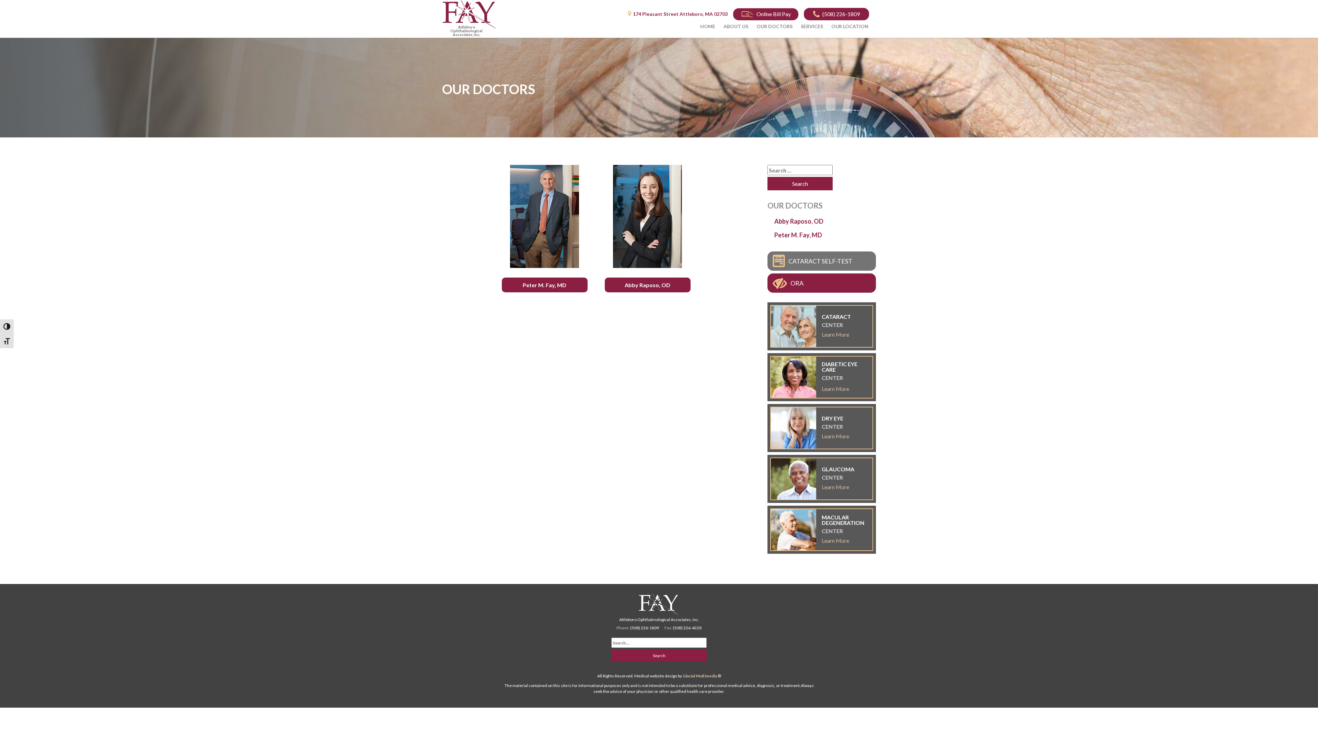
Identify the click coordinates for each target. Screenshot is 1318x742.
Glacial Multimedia (700, 675)
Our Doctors (774, 26)
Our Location (849, 26)
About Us (736, 26)
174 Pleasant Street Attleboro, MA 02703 (680, 14)
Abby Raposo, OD (647, 285)
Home (707, 26)
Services (812, 26)
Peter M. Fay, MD (544, 285)
